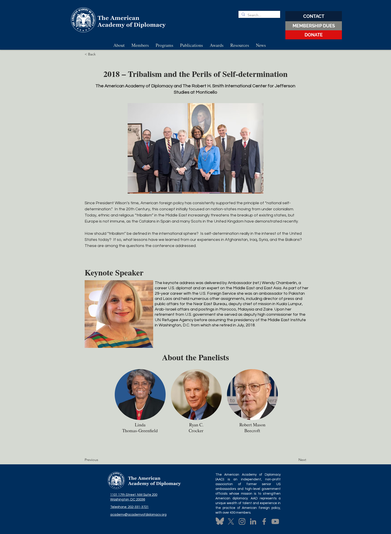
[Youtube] (275, 521)
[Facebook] (264, 521)
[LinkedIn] (253, 521)
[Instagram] (242, 521)
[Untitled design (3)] (219, 521)
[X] (230, 521)
